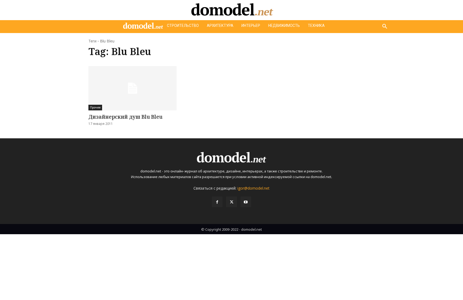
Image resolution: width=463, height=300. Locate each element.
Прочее (95, 107)
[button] (384, 26)
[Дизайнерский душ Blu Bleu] (132, 88)
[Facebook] (217, 202)
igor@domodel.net (253, 188)
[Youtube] (246, 202)
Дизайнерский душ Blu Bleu (125, 116)
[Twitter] (231, 202)
